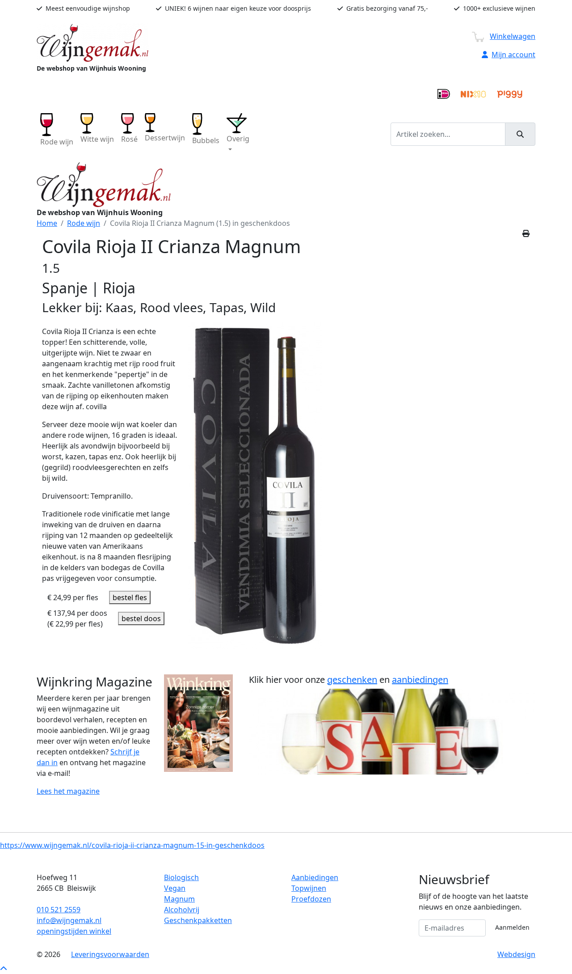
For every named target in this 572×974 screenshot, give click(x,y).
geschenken (352, 679)
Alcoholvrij (181, 910)
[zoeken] (520, 134)
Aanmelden (512, 927)
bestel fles (130, 597)
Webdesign (516, 954)
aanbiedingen (420, 679)
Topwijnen (308, 888)
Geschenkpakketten (198, 920)
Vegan (174, 888)
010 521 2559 (58, 910)
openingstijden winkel (74, 931)
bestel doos (141, 618)
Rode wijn (83, 223)
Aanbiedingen (314, 877)
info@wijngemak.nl (69, 920)
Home (47, 223)
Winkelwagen (512, 36)
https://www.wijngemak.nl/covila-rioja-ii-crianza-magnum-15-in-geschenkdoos (132, 845)
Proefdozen (311, 899)
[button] (238, 134)
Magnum (179, 899)
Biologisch (181, 877)
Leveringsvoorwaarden (110, 954)
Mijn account (513, 54)
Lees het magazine (68, 791)
